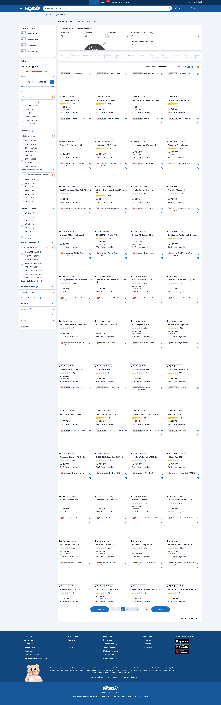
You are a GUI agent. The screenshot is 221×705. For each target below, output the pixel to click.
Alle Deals (28, 640)
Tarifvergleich (117, 2)
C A (175, 97)
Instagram (147, 640)
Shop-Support (109, 647)
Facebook (147, 644)
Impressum (106, 696)
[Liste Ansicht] (188, 66)
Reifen (50, 15)
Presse (70, 647)
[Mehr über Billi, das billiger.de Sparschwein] (35, 673)
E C (103, 141)
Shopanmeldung (110, 644)
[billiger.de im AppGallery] (184, 652)
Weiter (159, 609)
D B (103, 97)
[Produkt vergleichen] (90, 78)
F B (175, 586)
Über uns (71, 640)
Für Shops (107, 640)
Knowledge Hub (110, 658)
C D (139, 231)
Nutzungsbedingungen (119, 696)
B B (139, 541)
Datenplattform (30, 647)
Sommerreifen (32, 34)
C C (67, 321)
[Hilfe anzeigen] (32, 130)
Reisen (127, 2)
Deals (105, 2)
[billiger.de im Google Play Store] (184, 646)
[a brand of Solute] (194, 2)
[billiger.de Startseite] (32, 8)
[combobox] (107, 8)
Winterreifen (31, 46)
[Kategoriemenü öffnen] (21, 8)
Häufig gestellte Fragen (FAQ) (36, 658)
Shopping (94, 2)
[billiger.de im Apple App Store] (184, 641)
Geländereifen (32, 52)
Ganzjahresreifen (33, 40)
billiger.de (24, 15)
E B (103, 541)
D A (175, 276)
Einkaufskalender (31, 655)
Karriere (71, 644)
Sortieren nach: (150, 67)
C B (67, 97)
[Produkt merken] (90, 74)
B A (67, 141)
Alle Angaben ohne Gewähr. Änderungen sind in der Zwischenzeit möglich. (146, 668)
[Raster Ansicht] (193, 66)
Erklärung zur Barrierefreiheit (139, 696)
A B (67, 366)
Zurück (101, 609)
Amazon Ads (108, 655)
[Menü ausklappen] (44, 15)
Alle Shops (28, 644)
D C (139, 186)
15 (147, 609)
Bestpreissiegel (30, 651)
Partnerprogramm (110, 651)
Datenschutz (75, 696)
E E (175, 366)
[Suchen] (169, 8)
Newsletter (147, 647)
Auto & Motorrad (36, 15)
